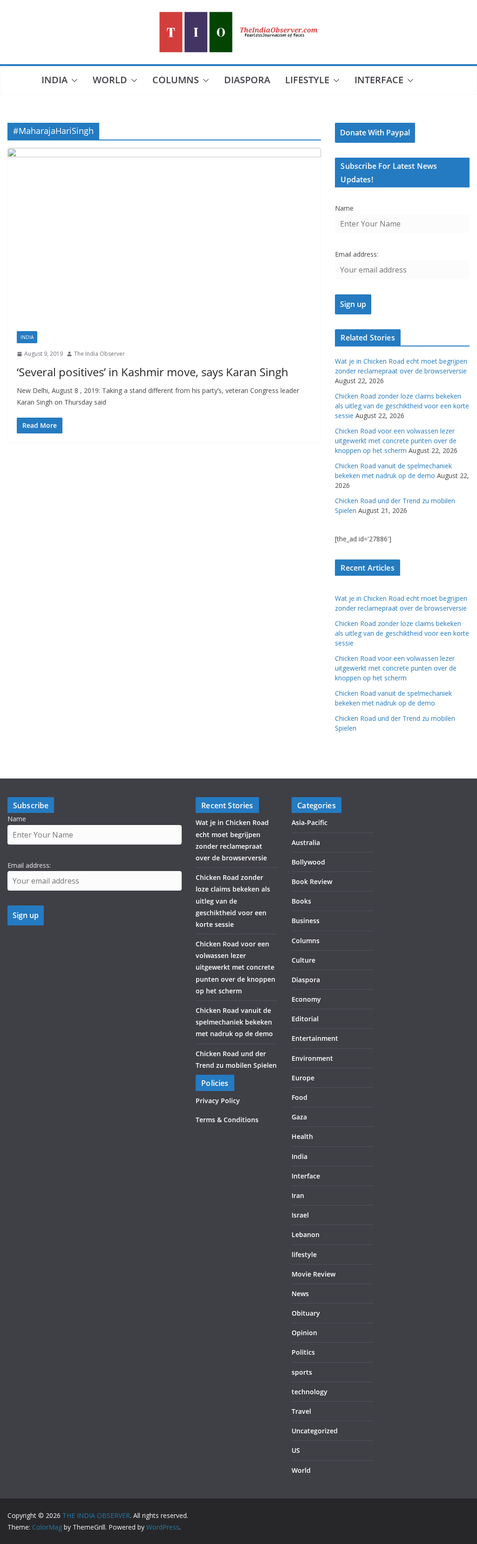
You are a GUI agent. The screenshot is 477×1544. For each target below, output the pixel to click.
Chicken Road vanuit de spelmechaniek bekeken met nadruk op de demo (234, 1022)
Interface (378, 79)
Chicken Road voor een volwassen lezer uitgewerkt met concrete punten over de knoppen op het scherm (396, 440)
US (296, 1450)
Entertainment (315, 1038)
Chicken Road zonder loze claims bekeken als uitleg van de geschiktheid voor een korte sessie (402, 406)
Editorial (305, 1018)
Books (301, 901)
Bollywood (308, 862)
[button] (73, 80)
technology (309, 1391)
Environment (312, 1058)
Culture (303, 960)
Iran (298, 1195)
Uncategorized (315, 1430)
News (300, 1293)
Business (306, 920)
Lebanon (306, 1234)
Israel (300, 1215)
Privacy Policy (218, 1100)
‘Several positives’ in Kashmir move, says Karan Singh (152, 371)
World (110, 79)
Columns (175, 79)
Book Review (312, 881)
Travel (301, 1411)
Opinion (304, 1332)
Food (299, 1097)
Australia (306, 842)
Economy (306, 999)
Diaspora (247, 79)
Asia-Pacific (309, 822)
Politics (303, 1352)
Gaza (299, 1116)
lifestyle (307, 79)
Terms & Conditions (227, 1119)
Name (344, 208)
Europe (303, 1077)
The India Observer (99, 354)
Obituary (306, 1313)
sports (302, 1372)
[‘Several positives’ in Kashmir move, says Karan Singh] (164, 235)
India (54, 79)
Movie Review (313, 1274)
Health (302, 1136)
